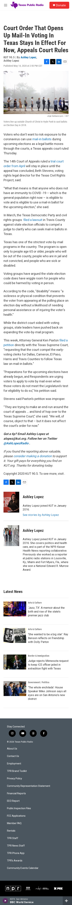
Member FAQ (14, 823)
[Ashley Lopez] (11, 502)
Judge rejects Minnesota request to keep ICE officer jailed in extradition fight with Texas (48, 664)
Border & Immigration (38, 655)
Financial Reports (16, 793)
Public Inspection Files (19, 808)
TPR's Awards (14, 860)
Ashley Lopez (28, 57)
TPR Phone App (15, 853)
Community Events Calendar (22, 868)
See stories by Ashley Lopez (41, 515)
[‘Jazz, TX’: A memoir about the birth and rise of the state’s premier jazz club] (14, 608)
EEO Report (13, 801)
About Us (12, 748)
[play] (5, 900)
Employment (14, 763)
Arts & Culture (35, 602)
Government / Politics (38, 682)
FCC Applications (16, 816)
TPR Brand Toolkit (17, 771)
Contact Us (13, 756)
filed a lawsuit (32, 220)
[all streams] (67, 900)
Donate (61, 5)
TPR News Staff (16, 845)
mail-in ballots (42, 139)
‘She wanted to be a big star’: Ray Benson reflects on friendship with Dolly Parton (48, 638)
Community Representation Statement (28, 786)
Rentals (11, 830)
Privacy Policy (14, 778)
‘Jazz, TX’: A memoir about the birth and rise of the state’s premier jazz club (46, 611)
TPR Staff (12, 838)
